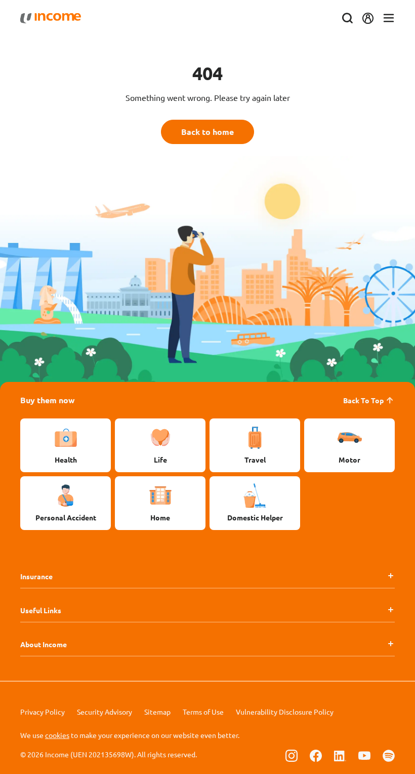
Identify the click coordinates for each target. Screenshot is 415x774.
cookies (57, 735)
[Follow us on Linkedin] (340, 755)
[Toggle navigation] (389, 18)
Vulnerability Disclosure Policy (285, 711)
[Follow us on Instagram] (291, 755)
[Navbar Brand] (50, 18)
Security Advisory (104, 711)
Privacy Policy (42, 711)
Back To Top (363, 400)
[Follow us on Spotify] (389, 755)
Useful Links (40, 610)
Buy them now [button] (47, 400)
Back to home (207, 131)
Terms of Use (203, 711)
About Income (43, 644)
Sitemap (157, 711)
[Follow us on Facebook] (316, 755)
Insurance (36, 576)
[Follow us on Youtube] (364, 755)
